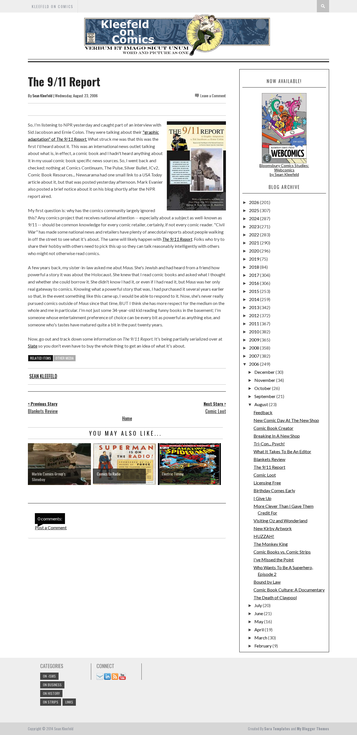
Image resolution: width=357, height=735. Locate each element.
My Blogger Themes (313, 728)
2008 (254, 347)
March (261, 637)
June (259, 613)
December (265, 372)
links (69, 702)
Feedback (263, 412)
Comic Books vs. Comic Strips (282, 551)
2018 (254, 267)
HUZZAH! (264, 536)
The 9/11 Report (177, 239)
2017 (254, 275)
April (259, 629)
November (265, 380)
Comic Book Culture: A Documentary (289, 589)
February (263, 645)
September (265, 396)
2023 (254, 226)
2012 (254, 315)
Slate (32, 345)
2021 (254, 242)
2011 (254, 323)
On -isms (49, 676)
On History (51, 693)
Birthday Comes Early (274, 490)
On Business (52, 684)
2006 (254, 364)
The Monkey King (271, 544)
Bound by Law (267, 581)
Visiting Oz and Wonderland (280, 520)
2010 (254, 331)
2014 (254, 299)
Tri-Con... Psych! (269, 443)
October (263, 388)
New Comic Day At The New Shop (286, 420)
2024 (254, 218)
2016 (254, 283)
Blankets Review (269, 459)
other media (65, 358)
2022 (254, 234)
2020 (254, 250)
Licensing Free (267, 482)
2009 (254, 339)
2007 (254, 355)
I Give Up (262, 498)
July (258, 605)
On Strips (50, 702)
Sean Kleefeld (42, 95)
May (259, 621)
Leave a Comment (213, 95)
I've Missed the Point (274, 559)
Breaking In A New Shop (277, 435)
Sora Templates (277, 728)
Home (127, 418)
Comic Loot (265, 474)
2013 (254, 307)
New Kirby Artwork (273, 528)
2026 (254, 202)
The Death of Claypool (275, 597)
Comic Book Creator (273, 428)
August (261, 404)
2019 (254, 258)
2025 (254, 210)
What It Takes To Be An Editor (282, 451)
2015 (254, 291)
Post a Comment (51, 527)
